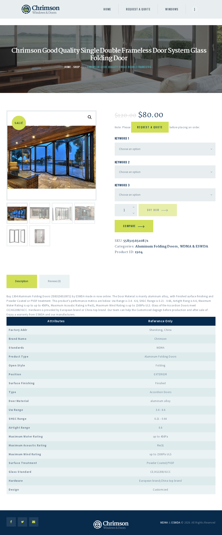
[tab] (22, 282)
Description (21, 281)
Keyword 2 (122, 162)
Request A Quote (150, 127)
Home (67, 67)
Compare (129, 226)
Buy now (153, 210)
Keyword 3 (122, 185)
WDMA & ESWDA (194, 246)
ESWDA (175, 522)
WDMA (164, 522)
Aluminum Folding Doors (156, 246)
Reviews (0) (54, 281)
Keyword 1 (122, 138)
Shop (76, 67)
